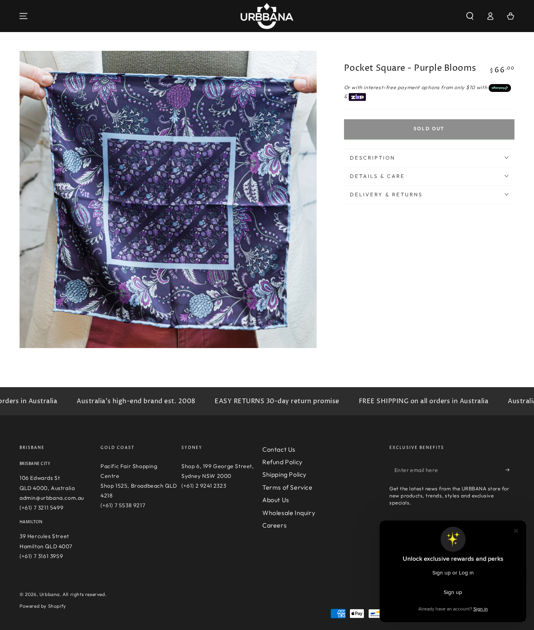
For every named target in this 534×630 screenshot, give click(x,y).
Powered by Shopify (43, 606)
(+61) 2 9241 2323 (203, 485)
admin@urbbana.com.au (52, 497)
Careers (274, 525)
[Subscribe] (509, 470)
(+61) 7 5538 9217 (122, 505)
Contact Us (279, 449)
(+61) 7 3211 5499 (41, 507)
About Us (275, 500)
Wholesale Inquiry (288, 513)
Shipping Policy (284, 474)
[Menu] (23, 16)
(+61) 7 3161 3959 (41, 556)
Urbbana (49, 594)
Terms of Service (287, 487)
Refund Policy (282, 462)
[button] (470, 16)
